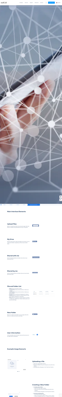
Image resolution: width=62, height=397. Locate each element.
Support (31, 2)
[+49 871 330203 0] (60, 200)
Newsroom (36, 2)
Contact (41, 2)
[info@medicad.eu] (60, 197)
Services (26, 2)
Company (21, 2)
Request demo (51, 2)
